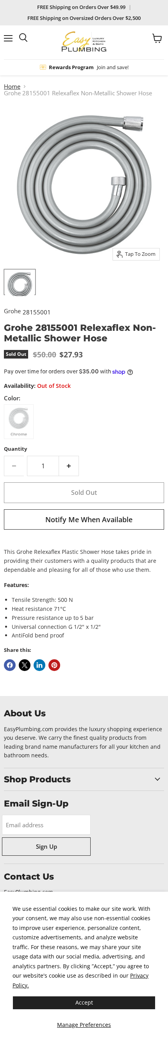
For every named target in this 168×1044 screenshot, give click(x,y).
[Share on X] (24, 665)
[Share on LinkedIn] (39, 665)
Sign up (46, 846)
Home (12, 86)
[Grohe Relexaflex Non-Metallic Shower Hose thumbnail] (19, 281)
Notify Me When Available (88, 519)
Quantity (15, 449)
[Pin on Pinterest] (54, 665)
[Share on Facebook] (10, 665)
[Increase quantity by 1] (69, 466)
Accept (84, 1002)
